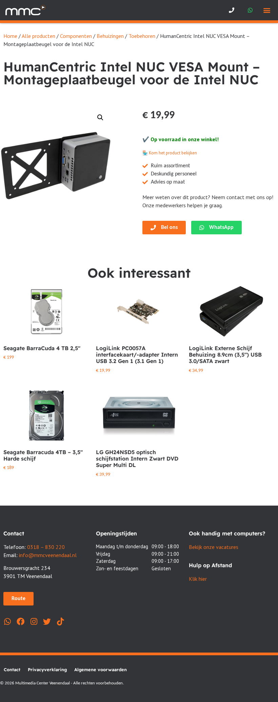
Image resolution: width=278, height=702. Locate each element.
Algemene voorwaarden (100, 669)
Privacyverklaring (47, 669)
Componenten (76, 36)
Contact (12, 669)
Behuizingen (110, 36)
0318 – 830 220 (46, 547)
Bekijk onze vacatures (213, 547)
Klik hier (198, 578)
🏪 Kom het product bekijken (169, 153)
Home (10, 36)
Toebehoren (141, 36)
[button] (267, 10)
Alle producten (38, 36)
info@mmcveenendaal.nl (48, 555)
